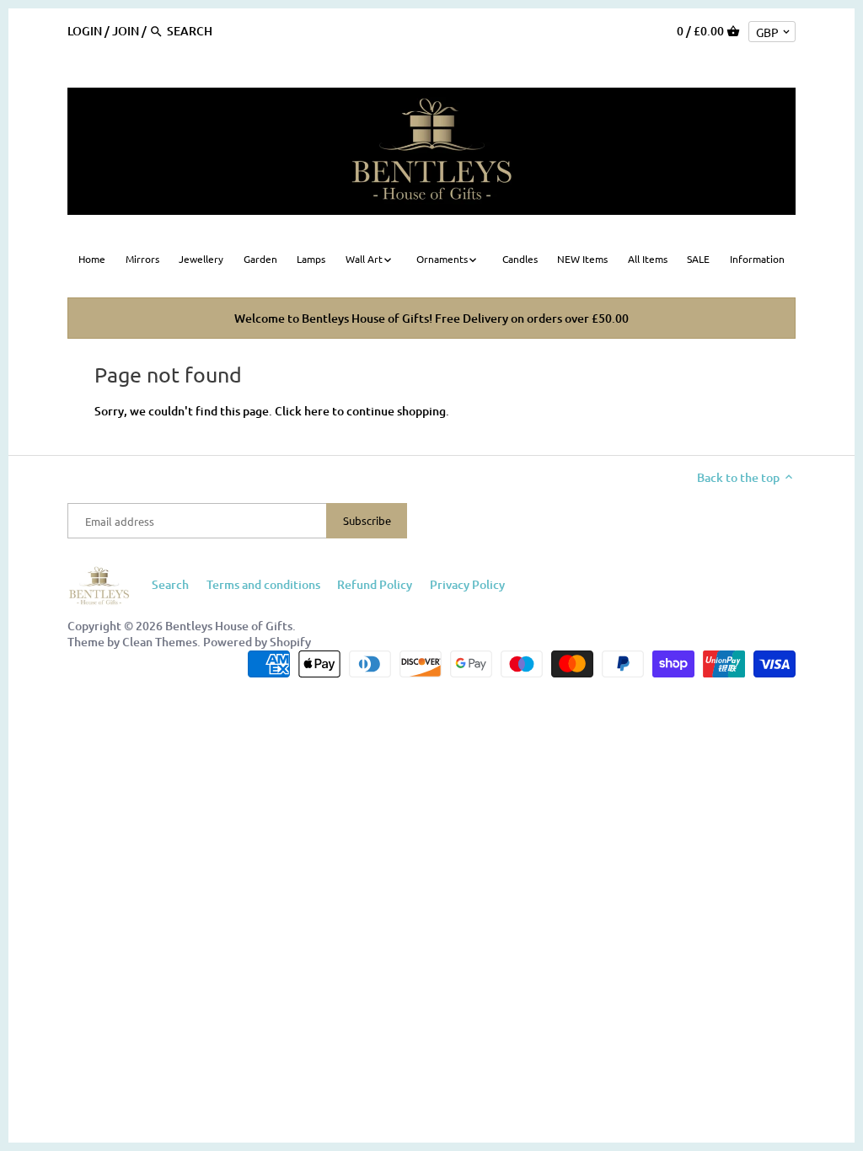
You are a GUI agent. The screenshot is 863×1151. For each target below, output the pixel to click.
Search (170, 584)
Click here (302, 411)
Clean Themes (159, 642)
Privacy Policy (467, 584)
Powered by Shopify (257, 642)
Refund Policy (374, 584)
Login (84, 31)
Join (125, 31)
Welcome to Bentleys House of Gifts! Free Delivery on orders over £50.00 (431, 318)
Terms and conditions (263, 584)
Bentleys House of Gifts (228, 626)
